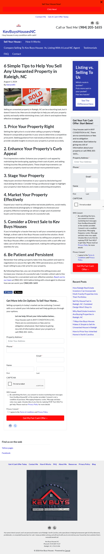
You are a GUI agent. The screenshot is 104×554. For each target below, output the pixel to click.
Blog (94, 464)
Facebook (6, 453)
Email (39, 356)
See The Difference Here (85, 102)
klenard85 (10, 84)
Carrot (67, 551)
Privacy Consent (12, 409)
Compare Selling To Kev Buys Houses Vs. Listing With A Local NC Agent (42, 47)
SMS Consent (11, 392)
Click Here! (52, 9)
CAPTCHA (11, 377)
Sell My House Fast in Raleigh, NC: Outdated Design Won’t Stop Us (82, 304)
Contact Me (41, 16)
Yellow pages (7, 448)
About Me (63, 464)
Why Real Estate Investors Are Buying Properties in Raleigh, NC (84, 314)
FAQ (6, 53)
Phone (9, 346)
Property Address (14, 337)
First (8, 373)
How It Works (32, 41)
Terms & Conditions (27, 412)
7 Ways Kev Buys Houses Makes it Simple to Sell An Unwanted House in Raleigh (85, 324)
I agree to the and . (29, 412)
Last (38, 373)
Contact (16, 53)
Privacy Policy (33, 404)
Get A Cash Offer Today (58, 16)
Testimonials (90, 47)
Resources (73, 464)
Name (9, 365)
